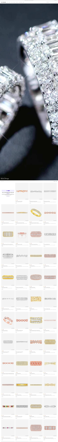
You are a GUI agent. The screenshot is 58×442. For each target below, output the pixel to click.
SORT (56, 181)
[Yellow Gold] (16, 243)
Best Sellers (2, 177)
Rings (4, 177)
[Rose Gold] (17, 200)
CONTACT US (55, 0)
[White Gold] (16, 200)
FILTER (54, 181)
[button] (7, 2)
